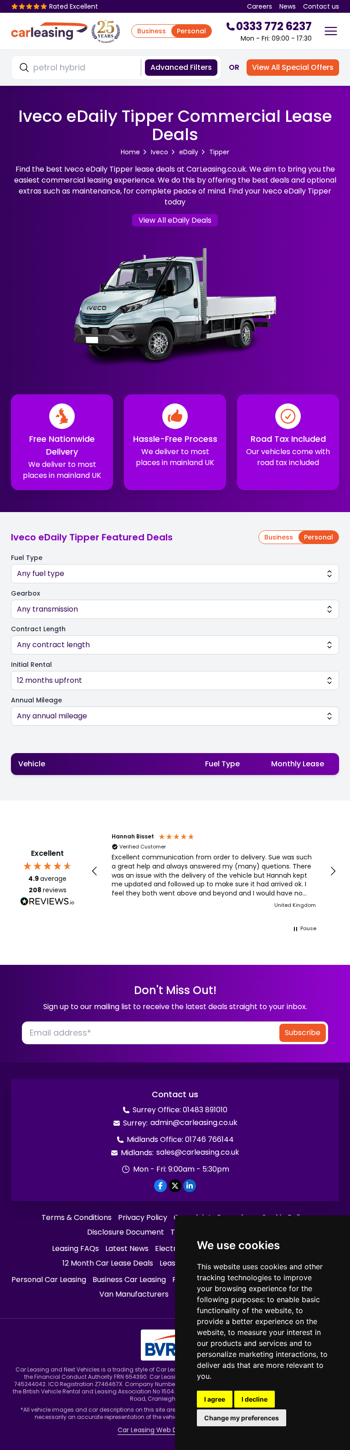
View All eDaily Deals (175, 220)
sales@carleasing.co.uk (197, 1152)
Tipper (219, 152)
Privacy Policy (142, 1217)
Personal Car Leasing (48, 1279)
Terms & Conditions (76, 1217)
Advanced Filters (181, 67)
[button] (95, 871)
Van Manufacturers (134, 1294)
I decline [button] (255, 1399)
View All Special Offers (293, 67)
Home (130, 152)
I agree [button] (214, 1399)
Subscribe (302, 1032)
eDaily (188, 152)
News (287, 6)
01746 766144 (209, 1139)
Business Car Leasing (129, 1279)
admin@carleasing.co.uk (193, 1122)
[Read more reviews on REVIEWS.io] (47, 902)
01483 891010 (205, 1110)
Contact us (321, 6)
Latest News (127, 1248)
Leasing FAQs (75, 1248)
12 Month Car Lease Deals (107, 1263)
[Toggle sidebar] (331, 31)
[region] (214, 871)
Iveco (159, 152)
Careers (259, 6)
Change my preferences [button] (241, 1418)
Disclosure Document (125, 1232)
